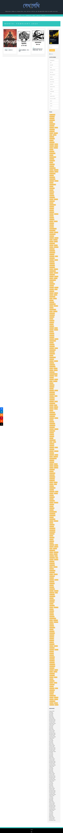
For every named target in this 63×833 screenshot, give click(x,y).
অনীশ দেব (56, 127)
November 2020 (52, 791)
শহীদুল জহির (55, 574)
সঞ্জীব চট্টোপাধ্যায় (52, 601)
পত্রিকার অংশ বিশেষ (52, 86)
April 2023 (51, 756)
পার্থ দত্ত (56, 401)
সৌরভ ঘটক (55, 671)
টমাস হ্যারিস (51, 329)
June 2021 (51, 783)
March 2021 (51, 787)
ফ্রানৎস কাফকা (51, 436)
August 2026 (51, 711)
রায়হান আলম (55, 548)
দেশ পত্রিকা (55, 368)
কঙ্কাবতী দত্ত (55, 239)
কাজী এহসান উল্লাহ (52, 252)
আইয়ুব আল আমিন (52, 164)
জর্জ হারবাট (55, 298)
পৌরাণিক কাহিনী (52, 91)
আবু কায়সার (51, 182)
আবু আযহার (56, 180)
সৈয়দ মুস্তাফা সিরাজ (52, 664)
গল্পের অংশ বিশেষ (52, 81)
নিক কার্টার (56, 379)
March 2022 (51, 772)
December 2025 (52, 719)
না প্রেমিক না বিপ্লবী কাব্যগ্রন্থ (53, 373)
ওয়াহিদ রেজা (56, 237)
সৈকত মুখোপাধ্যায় (52, 658)
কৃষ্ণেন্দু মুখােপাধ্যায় (52, 265)
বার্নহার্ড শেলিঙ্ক (52, 443)
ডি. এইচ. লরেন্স (52, 333)
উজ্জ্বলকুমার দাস (52, 219)
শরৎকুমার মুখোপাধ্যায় (52, 570)
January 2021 (51, 789)
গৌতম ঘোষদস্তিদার (52, 283)
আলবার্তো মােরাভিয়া (52, 197)
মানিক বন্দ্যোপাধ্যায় (52, 500)
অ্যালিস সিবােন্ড (51, 158)
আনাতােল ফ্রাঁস (56, 169)
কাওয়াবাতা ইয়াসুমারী (52, 250)
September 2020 (52, 794)
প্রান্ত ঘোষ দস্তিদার (52, 423)
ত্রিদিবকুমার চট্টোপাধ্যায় (52, 357)
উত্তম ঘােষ (51, 221)
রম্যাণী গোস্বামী (52, 544)
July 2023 (51, 752)
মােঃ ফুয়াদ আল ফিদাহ (52, 515)
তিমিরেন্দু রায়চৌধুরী (52, 351)
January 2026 (51, 718)
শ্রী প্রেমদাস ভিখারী (52, 596)
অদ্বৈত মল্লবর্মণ (52, 118)
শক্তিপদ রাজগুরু (52, 561)
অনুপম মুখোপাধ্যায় (52, 129)
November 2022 (52, 762)
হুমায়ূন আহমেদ (56, 697)
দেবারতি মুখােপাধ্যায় (52, 364)
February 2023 (52, 758)
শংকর (56, 557)
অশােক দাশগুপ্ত (52, 151)
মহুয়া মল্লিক (56, 493)
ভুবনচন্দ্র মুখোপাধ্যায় (52, 476)
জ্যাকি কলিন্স (51, 324)
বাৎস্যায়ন (56, 447)
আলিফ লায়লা (56, 199)
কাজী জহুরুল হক (52, 254)
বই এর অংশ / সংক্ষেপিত (52, 98)
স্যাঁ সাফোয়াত (51, 686)
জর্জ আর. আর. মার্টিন (52, 296)
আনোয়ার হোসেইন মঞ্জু (52, 173)
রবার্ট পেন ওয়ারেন (52, 537)
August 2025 (51, 724)
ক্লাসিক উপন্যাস (52, 79)
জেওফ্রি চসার (55, 311)
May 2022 (51, 769)
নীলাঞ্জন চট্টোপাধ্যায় (52, 392)
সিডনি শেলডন (51, 623)
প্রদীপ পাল (51, 410)
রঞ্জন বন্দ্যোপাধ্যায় (52, 533)
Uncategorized (52, 60)
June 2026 (51, 713)
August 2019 (51, 810)
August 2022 (51, 766)
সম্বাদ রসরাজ (51, 612)
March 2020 (51, 801)
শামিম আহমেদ (51, 579)
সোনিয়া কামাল (51, 669)
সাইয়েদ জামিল (51, 614)
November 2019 (52, 806)
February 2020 (52, 803)
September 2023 (52, 751)
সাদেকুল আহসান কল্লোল (52, 618)
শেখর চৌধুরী (51, 590)
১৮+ (23, 15)
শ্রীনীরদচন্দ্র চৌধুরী (52, 594)
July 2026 (51, 712)
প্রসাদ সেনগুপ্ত (51, 421)
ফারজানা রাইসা (51, 432)
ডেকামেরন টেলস (52, 335)
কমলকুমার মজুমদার (52, 243)
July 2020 (51, 796)
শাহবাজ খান (56, 579)
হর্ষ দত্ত (56, 688)
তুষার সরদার (51, 355)
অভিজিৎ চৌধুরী (51, 136)
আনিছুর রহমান (51, 171)
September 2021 (52, 779)
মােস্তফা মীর (51, 517)
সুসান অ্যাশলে (51, 651)
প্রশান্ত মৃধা (51, 419)
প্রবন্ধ (50, 93)
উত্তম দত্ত (56, 221)
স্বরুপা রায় (51, 682)
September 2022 (52, 765)
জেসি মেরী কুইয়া (52, 316)
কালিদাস (56, 256)
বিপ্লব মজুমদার (51, 454)
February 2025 (52, 730)
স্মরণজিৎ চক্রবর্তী (52, 684)
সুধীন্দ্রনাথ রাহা (51, 642)
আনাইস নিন (51, 169)
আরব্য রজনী (51, 65)
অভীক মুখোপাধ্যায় (52, 138)
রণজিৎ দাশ (51, 535)
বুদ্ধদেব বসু (51, 465)
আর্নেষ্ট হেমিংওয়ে (52, 195)
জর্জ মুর (51, 298)
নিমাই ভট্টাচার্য (55, 381)
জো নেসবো (51, 318)
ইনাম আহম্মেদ (51, 210)
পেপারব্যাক (51, 89)
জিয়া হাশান (51, 305)
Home (19, 15)
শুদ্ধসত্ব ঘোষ (51, 585)
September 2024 (52, 736)
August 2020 (51, 795)
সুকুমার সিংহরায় (51, 636)
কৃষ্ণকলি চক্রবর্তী (52, 261)
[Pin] (1, 418)
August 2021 (51, 780)
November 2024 (52, 734)
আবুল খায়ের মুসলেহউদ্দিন (52, 184)
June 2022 (51, 768)
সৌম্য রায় (51, 671)
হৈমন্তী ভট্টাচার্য (51, 704)
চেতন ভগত (51, 294)
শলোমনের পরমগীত (52, 572)
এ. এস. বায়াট (51, 226)
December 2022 (52, 761)
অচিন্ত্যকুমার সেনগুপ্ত (52, 114)
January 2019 (51, 818)
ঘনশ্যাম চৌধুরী (51, 287)
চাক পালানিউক (51, 289)
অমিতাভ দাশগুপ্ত (52, 142)
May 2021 (51, 784)
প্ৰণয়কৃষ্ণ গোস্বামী (52, 430)
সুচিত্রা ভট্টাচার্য (51, 638)
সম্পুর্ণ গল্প (38, 15)
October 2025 (52, 722)
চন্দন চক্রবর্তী (56, 287)
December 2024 (52, 733)
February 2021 (52, 788)
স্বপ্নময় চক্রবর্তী (52, 680)
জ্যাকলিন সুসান (51, 322)
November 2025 (52, 720)
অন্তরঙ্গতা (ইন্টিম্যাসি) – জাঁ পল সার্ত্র (24, 50)
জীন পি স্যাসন (56, 305)
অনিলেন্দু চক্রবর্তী (52, 125)
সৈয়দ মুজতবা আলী (52, 662)
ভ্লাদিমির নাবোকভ (52, 480)
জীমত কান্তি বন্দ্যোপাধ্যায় (52, 309)
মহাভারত (57, 491)
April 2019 (51, 815)
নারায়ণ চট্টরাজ (51, 377)
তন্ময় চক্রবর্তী (51, 342)
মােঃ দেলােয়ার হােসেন (52, 513)
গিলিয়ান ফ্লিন (51, 276)
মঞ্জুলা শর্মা (51, 482)
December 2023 (52, 747)
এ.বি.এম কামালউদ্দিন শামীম (53, 228)
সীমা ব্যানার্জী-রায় (52, 631)
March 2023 (51, 757)
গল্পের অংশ (43, 15)
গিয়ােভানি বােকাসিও (52, 274)
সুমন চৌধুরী (56, 649)
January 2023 (51, 760)
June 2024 (51, 740)
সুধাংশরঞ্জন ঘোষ (51, 640)
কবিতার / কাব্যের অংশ (52, 74)
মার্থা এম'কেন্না (51, 504)
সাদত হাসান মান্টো (52, 616)
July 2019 (51, 811)
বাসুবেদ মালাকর (51, 447)
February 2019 (52, 817)
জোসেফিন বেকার (52, 320)
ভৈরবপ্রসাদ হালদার (52, 478)
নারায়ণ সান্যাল (51, 379)
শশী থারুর (51, 574)
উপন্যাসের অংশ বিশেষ (7, 48)
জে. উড (51, 311)
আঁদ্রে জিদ (51, 162)
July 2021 (51, 782)
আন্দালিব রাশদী (51, 175)
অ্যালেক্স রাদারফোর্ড (52, 160)
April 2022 (51, 771)
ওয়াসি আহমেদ (51, 237)
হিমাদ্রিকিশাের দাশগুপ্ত (52, 695)
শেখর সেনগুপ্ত (56, 590)
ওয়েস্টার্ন (51, 239)
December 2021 (52, 776)
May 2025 (51, 727)
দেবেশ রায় (51, 368)
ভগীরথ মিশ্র (51, 471)
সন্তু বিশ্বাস (51, 603)
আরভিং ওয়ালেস (51, 191)
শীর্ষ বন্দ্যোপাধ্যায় (52, 581)
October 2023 (52, 750)
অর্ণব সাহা (51, 147)
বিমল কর (51, 456)
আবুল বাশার (51, 186)
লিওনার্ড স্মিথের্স (51, 555)
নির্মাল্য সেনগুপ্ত (52, 386)
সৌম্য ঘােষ (56, 669)
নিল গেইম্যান (51, 388)
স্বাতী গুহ (55, 682)
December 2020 (52, 790)
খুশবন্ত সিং (51, 272)
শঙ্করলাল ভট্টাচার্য (52, 563)
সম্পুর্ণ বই (51, 105)
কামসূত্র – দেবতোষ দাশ (8, 50)
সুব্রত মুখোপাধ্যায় (52, 647)
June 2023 (51, 754)
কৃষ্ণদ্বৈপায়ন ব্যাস (52, 263)
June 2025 (51, 725)
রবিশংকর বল (51, 539)
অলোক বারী (51, 149)
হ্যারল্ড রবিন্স (56, 704)
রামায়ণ (51, 548)
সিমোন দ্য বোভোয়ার (52, 627)
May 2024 (51, 741)
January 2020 (51, 804)
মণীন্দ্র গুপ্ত (55, 482)
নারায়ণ (56, 375)
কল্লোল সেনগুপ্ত (52, 248)
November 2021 (52, 777)
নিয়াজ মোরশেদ (51, 390)
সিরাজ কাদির (51, 629)
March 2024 (51, 744)
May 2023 (51, 755)
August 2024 (51, 738)
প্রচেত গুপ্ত (51, 408)
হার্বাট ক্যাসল (51, 693)
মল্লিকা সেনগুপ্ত (52, 491)
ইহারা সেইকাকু (51, 217)
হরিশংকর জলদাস (52, 688)
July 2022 (51, 767)
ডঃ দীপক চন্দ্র (51, 331)
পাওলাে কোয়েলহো (52, 399)
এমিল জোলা (51, 232)
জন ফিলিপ (56, 294)
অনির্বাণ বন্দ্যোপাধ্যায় (52, 123)
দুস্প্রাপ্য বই (51, 84)
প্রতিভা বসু (56, 408)
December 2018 (52, 820)
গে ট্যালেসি (56, 278)
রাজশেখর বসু (51, 546)
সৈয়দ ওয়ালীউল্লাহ (52, 660)
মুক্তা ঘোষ (51, 522)
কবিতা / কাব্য (51, 72)
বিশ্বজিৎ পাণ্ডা (55, 456)
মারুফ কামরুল (56, 502)
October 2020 (52, 793)
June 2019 (51, 812)
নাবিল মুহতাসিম (51, 375)
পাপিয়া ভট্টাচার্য (51, 401)
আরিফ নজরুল (51, 193)
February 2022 (52, 773)
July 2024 (51, 739)
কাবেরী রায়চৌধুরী (52, 256)
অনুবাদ (34, 15)
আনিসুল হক (56, 171)
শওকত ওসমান (56, 559)
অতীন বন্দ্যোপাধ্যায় (52, 116)
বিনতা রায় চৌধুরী (52, 449)
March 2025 (51, 729)
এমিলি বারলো (56, 232)
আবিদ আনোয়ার (51, 180)
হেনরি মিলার (56, 699)
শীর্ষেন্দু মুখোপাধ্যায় (52, 583)
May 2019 (51, 814)
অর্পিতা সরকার (55, 147)
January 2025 (51, 731)
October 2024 (52, 735)
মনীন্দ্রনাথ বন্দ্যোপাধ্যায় (52, 487)
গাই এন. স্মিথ (56, 272)
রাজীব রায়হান (56, 546)
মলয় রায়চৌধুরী (51, 489)
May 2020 (51, 799)
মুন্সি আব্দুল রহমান (52, 524)
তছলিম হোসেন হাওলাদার (52, 340)
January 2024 (51, 746)
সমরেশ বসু (51, 607)
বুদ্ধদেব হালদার (56, 465)
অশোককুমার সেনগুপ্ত (52, 153)
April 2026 (51, 716)
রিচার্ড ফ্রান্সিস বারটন (52, 550)
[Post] (1, 424)
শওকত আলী (51, 559)
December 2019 (52, 805)
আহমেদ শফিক (51, 208)
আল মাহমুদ (51, 199)
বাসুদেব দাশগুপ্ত (52, 445)
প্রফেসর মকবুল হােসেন (52, 414)
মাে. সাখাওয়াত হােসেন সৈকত (53, 511)
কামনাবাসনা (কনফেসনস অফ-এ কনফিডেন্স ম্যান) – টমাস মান (38, 49)
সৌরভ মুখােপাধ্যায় (52, 673)
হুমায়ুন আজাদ (51, 699)
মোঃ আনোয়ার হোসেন (52, 528)
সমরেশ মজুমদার (56, 607)
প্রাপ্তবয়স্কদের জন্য (52, 425)
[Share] (1, 408)
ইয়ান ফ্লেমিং (51, 215)
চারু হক (56, 289)
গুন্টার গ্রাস (51, 278)
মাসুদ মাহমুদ (51, 506)
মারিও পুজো (51, 502)
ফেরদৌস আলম (51, 434)
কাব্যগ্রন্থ (51, 77)
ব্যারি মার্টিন (51, 467)
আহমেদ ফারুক (51, 206)
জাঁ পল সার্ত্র (51, 300)
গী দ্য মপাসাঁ (56, 276)
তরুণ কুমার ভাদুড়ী (52, 346)
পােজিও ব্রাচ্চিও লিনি (52, 403)
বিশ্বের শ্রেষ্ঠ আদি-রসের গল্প (53, 458)
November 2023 (52, 749)
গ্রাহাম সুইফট (51, 285)
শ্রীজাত (56, 592)
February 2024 (52, 745)
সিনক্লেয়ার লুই (51, 625)
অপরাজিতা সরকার (52, 131)
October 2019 (52, 807)
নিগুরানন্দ (51, 381)
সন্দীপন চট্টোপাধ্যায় (52, 605)
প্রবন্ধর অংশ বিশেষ (52, 96)
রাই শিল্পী (56, 544)
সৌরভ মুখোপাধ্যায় (52, 675)
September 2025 (52, 723)
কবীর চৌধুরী (56, 241)
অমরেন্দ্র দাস (51, 140)
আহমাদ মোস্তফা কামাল (52, 204)
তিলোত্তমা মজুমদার (52, 353)
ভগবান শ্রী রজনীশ (52, 469)
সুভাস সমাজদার (51, 649)
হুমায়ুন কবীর (51, 697)
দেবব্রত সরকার (51, 362)
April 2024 (51, 742)
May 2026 (51, 714)
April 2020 (51, 800)
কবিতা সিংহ (51, 241)
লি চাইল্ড (56, 555)
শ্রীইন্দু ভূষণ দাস (52, 592)
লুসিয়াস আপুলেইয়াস (52, 557)
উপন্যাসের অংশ (28, 15)
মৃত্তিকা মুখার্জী (51, 526)
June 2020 (51, 798)
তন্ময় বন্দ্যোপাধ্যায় (52, 344)
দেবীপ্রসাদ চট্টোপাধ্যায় (52, 366)
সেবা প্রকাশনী (51, 653)
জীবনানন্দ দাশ (51, 307)
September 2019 (52, 809)
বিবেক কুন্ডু (56, 454)
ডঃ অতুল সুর (56, 329)
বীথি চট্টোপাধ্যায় (52, 460)
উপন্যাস (51, 67)
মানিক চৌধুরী (51, 498)
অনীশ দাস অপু (51, 127)
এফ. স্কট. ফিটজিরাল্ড (52, 230)
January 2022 (51, 774)
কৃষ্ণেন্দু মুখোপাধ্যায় (52, 267)
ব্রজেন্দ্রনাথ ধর (56, 467)
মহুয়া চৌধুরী (51, 493)
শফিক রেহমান (51, 568)
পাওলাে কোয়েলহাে (52, 397)
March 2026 (51, 717)
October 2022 (52, 763)
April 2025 (51, 728)
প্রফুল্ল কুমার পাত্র (52, 412)
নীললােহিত (56, 390)
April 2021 (51, 785)
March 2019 (51, 816)
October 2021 (52, 778)
